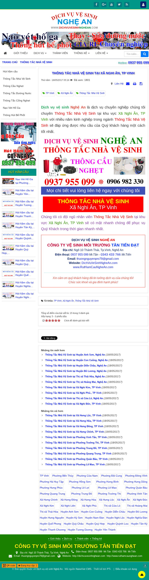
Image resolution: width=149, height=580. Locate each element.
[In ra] (135, 83)
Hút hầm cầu (10, 71)
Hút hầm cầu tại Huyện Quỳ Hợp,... (18, 249)
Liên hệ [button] (101, 53)
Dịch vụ (68, 538)
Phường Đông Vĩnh (136, 475)
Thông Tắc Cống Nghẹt (16, 100)
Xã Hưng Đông (69, 499)
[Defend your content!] (145, 565)
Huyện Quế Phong (50, 523)
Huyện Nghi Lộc (115, 517)
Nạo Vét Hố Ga (11, 107)
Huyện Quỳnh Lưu (117, 523)
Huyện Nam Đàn (94, 517)
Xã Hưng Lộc (106, 499)
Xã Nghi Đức (140, 499)
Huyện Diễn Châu (115, 511)
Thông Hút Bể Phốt (14, 115)
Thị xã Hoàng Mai (137, 505)
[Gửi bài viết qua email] (128, 83)
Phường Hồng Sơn (80, 481)
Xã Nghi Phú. (89, 505)
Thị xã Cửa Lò (112, 505)
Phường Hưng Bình (107, 481)
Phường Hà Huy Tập (52, 481)
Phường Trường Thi (109, 493)
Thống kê (97, 538)
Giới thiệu (55, 538)
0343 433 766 (111, 254)
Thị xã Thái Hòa (49, 511)
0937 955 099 (138, 62)
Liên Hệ (119, 83)
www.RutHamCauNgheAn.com (93, 267)
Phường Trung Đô (81, 493)
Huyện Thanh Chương (53, 529)
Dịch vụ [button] (39, 53)
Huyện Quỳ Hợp (95, 523)
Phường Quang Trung (52, 493)
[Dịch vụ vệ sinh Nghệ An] (74, 20)
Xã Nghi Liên (68, 505)
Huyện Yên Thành (105, 529)
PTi (109, 569)
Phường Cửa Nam (87, 475)
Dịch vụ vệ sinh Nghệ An (50, 569)
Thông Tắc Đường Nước (17, 93)
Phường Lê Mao (107, 487)
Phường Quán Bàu (136, 487)
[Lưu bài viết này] (141, 83)
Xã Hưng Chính (49, 499)
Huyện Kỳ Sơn (74, 517)
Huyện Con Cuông (91, 511)
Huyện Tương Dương (80, 529)
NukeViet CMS (83, 569)
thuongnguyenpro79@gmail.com (98, 258)
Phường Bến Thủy (62, 475)
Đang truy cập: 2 (28, 565)
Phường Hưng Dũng (135, 481)
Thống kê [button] (81, 53)
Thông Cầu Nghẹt (13, 86)
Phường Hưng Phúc (51, 487)
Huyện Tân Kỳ (139, 523)
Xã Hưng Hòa (88, 499)
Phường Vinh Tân (137, 493)
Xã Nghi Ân (123, 499)
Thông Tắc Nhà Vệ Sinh (17, 78)
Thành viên (82, 538)
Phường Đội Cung (111, 475)
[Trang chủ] (6, 53)
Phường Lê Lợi (80, 487)
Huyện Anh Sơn (70, 511)
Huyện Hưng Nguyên (52, 517)
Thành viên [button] (60, 53)
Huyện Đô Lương (137, 511)
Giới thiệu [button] (21, 53)
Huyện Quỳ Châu (74, 523)
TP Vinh (44, 475)
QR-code (10, 565)
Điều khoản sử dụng (126, 569)
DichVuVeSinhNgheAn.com (99, 262)
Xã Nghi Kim (47, 505)
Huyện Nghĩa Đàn (137, 517)
